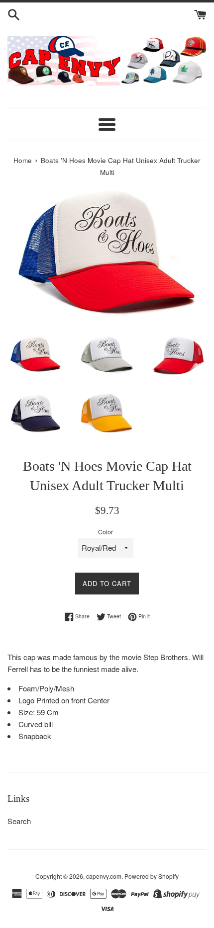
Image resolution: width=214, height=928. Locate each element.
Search (19, 821)
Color (105, 531)
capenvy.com (103, 876)
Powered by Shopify (151, 876)
